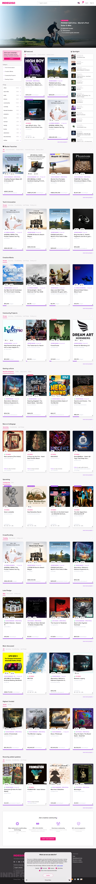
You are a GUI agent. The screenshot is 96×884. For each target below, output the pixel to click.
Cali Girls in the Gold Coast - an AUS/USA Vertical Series (59, 514)
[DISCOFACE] (59, 441)
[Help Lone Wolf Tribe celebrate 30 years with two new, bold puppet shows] (59, 274)
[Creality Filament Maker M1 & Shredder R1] (13, 163)
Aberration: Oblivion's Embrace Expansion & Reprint (11, 403)
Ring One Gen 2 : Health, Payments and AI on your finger (82, 236)
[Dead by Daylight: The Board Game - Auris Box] (36, 385)
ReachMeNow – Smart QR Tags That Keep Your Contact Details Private (82, 458)
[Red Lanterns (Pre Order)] (13, 441)
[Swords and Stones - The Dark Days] (83, 385)
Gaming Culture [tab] (50, 54)
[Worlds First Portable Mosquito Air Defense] (59, 163)
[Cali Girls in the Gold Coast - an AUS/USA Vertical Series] (59, 496)
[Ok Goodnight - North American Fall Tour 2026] (36, 274)
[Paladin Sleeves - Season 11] (13, 607)
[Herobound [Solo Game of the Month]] (59, 385)
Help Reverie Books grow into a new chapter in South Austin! (12, 347)
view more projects (62, 142)
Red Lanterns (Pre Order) (12, 456)
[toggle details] (45, 96)
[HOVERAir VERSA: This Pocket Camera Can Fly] (57, 110)
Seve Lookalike (9, 512)
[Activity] (82, 3)
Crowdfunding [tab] (18, 205)
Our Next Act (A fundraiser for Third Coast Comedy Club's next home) (13, 292)
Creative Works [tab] (41, 54)
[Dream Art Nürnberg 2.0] (83, 330)
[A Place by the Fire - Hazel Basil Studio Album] (36, 441)
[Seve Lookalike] (13, 496)
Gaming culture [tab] (39, 149)
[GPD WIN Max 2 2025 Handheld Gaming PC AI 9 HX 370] (36, 163)
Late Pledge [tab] (26, 205)
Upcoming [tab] (10, 205)
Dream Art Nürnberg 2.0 (82, 345)
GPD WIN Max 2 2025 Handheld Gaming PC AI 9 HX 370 (35, 181)
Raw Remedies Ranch (34, 512)
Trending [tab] (5, 538)
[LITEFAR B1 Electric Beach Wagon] (36, 219)
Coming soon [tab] (6, 482)
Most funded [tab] (12, 538)
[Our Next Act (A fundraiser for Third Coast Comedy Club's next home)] (13, 274)
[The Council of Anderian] (59, 607)
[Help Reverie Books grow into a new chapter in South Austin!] (13, 330)
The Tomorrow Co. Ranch (35, 345)
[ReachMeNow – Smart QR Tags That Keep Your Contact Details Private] (83, 441)
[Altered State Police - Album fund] (83, 274)
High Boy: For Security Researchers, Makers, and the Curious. (34, 85)
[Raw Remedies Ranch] (36, 496)
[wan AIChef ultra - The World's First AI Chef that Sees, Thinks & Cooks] (34, 110)
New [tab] (12, 482)
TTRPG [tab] (17, 371)
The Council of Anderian (59, 623)
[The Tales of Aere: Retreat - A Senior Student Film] (36, 607)
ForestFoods (55, 345)
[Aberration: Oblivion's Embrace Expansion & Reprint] (13, 385)
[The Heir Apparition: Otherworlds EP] (83, 496)
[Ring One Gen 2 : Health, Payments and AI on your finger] (83, 219)
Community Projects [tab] (30, 149)
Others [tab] (29, 371)
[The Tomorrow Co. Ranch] (36, 330)
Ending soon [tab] (33, 205)
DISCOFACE (54, 456)
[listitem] (12, 88)
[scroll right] (67, 55)
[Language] (79, 3)
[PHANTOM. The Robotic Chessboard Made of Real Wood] (83, 163)
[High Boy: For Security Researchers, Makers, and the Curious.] (34, 67)
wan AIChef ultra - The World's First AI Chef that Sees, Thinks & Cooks (34, 127)
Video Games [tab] (23, 371)
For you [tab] (5, 205)
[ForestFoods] (59, 330)
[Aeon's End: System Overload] (83, 607)
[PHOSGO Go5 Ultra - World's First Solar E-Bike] (57, 67)
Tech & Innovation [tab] (31, 54)
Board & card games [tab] (8, 371)
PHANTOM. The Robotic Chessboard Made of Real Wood (82, 181)
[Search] (39, 2)
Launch (12, 58)
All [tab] (25, 54)
